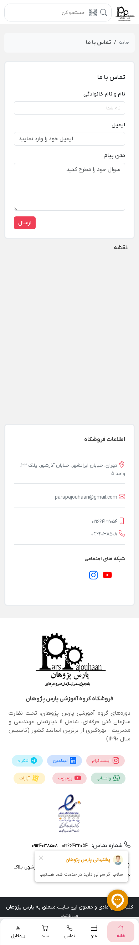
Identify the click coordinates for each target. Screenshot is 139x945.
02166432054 (104, 521)
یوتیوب (65, 778)
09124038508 (104, 534)
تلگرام (23, 761)
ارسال (24, 222)
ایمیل (118, 124)
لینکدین (61, 761)
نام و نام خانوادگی (104, 94)
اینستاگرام (102, 761)
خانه (124, 42)
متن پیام (114, 155)
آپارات (25, 778)
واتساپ (104, 778)
